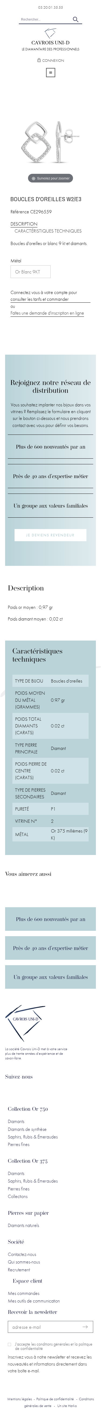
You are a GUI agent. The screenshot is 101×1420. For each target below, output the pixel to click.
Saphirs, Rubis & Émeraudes (33, 1137)
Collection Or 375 (28, 1161)
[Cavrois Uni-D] (50, 37)
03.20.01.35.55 (50, 7)
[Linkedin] (10, 1091)
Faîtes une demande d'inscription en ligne (47, 313)
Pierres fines (18, 1144)
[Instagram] (36, 1091)
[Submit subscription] (85, 1327)
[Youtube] (48, 1091)
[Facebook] (23, 1091)
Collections (17, 1196)
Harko (72, 1405)
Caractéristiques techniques (48, 231)
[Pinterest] (61, 1091)
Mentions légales (19, 1398)
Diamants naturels (23, 1225)
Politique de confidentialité (55, 1398)
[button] (50, 535)
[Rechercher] (76, 19)
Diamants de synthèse (27, 1129)
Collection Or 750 (28, 1109)
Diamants (16, 1121)
